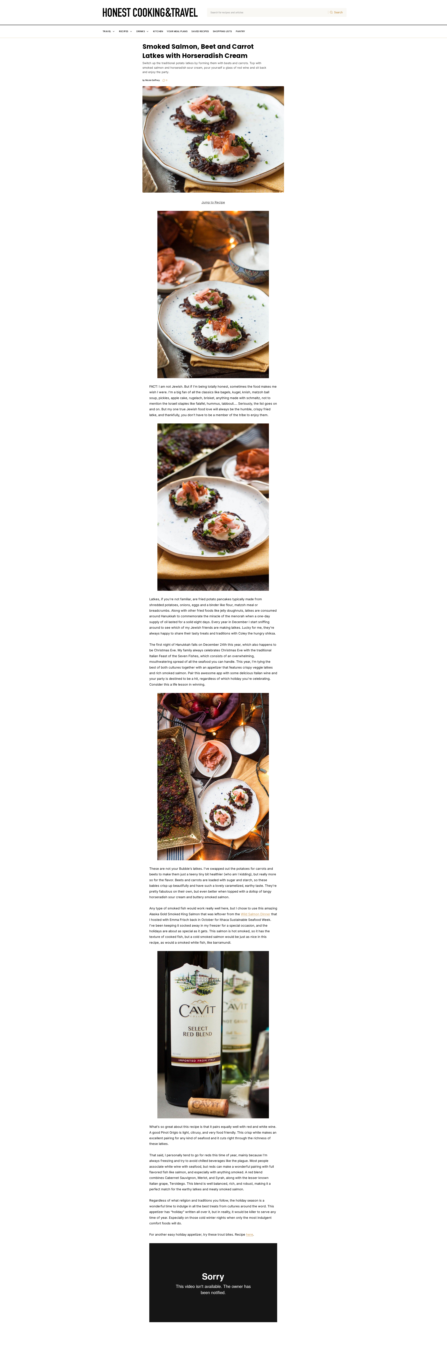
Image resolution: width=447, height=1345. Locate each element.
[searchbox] (267, 12)
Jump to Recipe (213, 202)
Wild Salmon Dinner (255, 914)
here (249, 1234)
